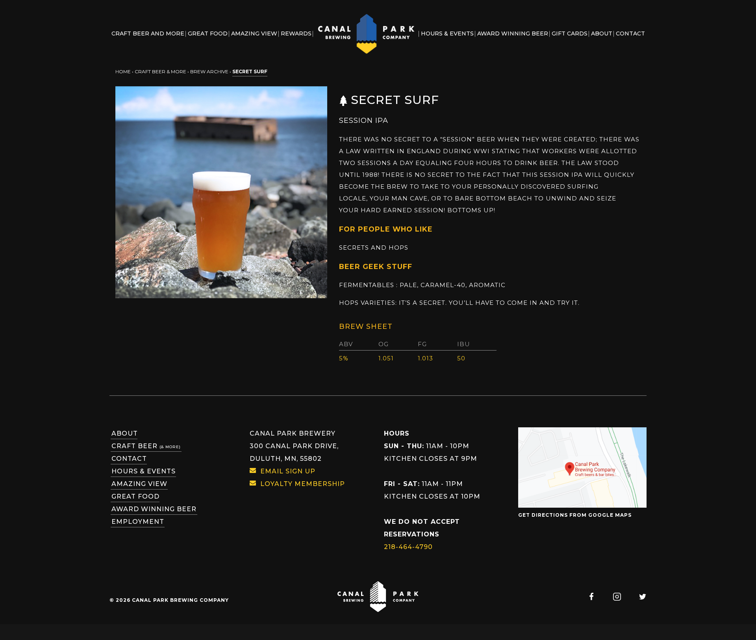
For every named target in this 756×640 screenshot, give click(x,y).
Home (123, 71)
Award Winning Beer (153, 509)
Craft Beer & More (160, 71)
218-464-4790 (408, 547)
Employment (137, 521)
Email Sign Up (287, 471)
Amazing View (139, 484)
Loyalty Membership (302, 484)
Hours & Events (143, 471)
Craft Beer (146, 446)
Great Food (135, 496)
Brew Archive (209, 71)
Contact (129, 458)
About (124, 433)
